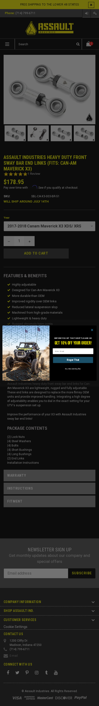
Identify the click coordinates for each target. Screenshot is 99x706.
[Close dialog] (92, 330)
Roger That (73, 359)
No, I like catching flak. (73, 369)
